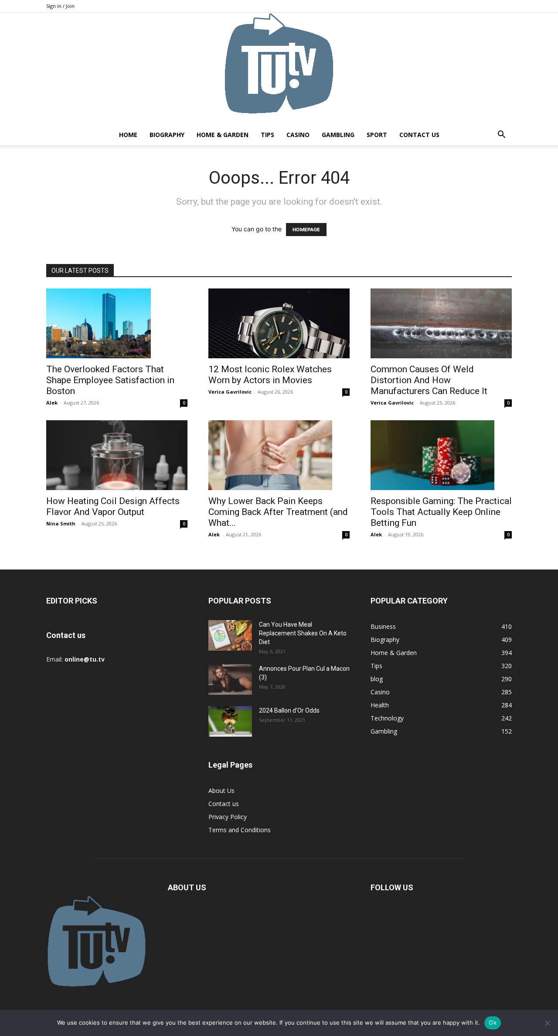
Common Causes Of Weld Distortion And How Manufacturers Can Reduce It (429, 380)
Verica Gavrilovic (230, 391)
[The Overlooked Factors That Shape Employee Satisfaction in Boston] (116, 323)
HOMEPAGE (306, 229)
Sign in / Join (60, 6)
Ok (493, 1022)
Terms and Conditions (239, 830)
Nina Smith (60, 523)
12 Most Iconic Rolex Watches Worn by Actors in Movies (270, 374)
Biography (167, 134)
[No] (547, 1023)
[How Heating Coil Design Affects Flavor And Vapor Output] (116, 455)
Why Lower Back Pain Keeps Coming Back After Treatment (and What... (278, 512)
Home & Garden (222, 134)
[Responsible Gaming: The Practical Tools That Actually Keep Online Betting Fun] (441, 455)
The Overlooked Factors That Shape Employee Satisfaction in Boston (110, 380)
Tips (267, 134)
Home (128, 134)
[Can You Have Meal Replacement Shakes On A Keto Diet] (230, 635)
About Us (221, 790)
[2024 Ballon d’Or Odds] (230, 721)
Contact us (419, 134)
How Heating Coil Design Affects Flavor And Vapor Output (113, 506)
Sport (377, 134)
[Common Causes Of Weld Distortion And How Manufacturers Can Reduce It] (441, 323)
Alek (52, 402)
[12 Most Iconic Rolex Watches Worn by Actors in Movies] (279, 323)
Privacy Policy (227, 817)
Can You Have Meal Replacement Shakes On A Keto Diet (303, 633)
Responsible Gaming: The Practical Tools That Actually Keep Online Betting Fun (441, 512)
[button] (501, 135)
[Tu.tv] (279, 68)
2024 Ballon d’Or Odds (289, 710)
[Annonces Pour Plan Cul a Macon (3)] (230, 679)
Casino (298, 134)
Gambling (338, 134)
